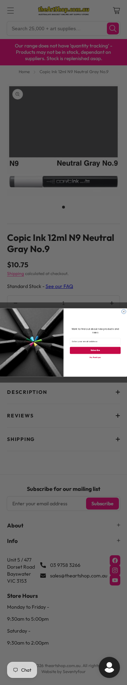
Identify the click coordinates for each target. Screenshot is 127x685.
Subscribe (95, 350)
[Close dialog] (124, 311)
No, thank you (95, 357)
